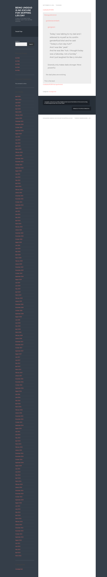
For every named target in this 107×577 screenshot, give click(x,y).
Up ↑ (90, 118)
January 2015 (18, 450)
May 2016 (17, 400)
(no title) (17, 58)
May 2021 (17, 217)
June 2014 (17, 471)
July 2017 (17, 357)
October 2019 (18, 273)
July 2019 (17, 282)
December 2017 (19, 341)
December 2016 (19, 378)
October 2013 (18, 496)
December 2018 (19, 304)
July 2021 (17, 211)
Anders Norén (83, 118)
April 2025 (18, 96)
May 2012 (17, 549)
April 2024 (18, 108)
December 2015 (19, 416)
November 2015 (19, 419)
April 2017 (18, 366)
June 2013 (17, 509)
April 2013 (18, 515)
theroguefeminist (50, 15)
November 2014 (19, 456)
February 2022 (19, 189)
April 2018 (18, 329)
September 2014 (19, 462)
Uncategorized (19, 569)
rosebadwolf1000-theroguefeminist (53, 84)
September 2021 (19, 205)
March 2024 (18, 112)
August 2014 (18, 465)
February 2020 (19, 261)
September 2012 (19, 537)
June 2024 (17, 102)
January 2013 (18, 524)
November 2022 (19, 161)
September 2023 (19, 130)
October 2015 (18, 422)
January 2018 (18, 338)
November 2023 (19, 124)
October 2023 (18, 127)
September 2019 (19, 276)
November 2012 (19, 530)
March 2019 (18, 295)
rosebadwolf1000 (48, 10)
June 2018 (17, 323)
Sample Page (18, 31)
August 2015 (18, 428)
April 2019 (18, 292)
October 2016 (18, 385)
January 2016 (18, 413)
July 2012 (17, 543)
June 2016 (17, 397)
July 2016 (17, 394)
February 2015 (19, 447)
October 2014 (18, 459)
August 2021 (18, 208)
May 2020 (17, 251)
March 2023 (18, 149)
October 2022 (18, 164)
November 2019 (19, 270)
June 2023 (17, 140)
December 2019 (19, 267)
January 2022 (18, 192)
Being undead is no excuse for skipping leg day (23, 11)
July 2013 (17, 506)
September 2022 (19, 167)
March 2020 (18, 257)
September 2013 (19, 499)
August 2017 (18, 354)
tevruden (59, 5)
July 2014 (17, 468)
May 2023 (17, 143)
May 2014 (17, 475)
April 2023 (18, 146)
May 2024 (17, 105)
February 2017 (19, 372)
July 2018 (17, 319)
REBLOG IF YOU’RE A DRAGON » (81, 108)
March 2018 (18, 332)
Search (17, 41)
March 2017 (18, 369)
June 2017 (17, 360)
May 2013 (17, 512)
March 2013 (18, 518)
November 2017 (19, 344)
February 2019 (19, 298)
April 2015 (18, 440)
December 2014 (19, 453)
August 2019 (18, 279)
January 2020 (18, 264)
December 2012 (19, 527)
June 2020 (17, 248)
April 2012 (18, 552)
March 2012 (18, 555)
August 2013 (18, 502)
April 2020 (18, 254)
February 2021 (19, 226)
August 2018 (18, 316)
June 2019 (17, 285)
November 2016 (19, 382)
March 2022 (18, 186)
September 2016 (19, 388)
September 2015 (19, 425)
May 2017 (17, 363)
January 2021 (18, 229)
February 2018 (19, 335)
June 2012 (17, 546)
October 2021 (18, 202)
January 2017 (18, 375)
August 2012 (18, 540)
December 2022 (19, 158)
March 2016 (18, 406)
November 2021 (19, 198)
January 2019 (18, 301)
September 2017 (19, 351)
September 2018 (19, 313)
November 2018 (19, 307)
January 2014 (18, 487)
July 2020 (17, 245)
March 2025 (18, 99)
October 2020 (18, 239)
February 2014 (19, 484)
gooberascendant (52, 21)
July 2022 (17, 174)
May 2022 (17, 180)
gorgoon (51, 27)
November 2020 (19, 236)
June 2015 (17, 434)
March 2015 (18, 444)
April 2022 (18, 183)
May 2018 (17, 326)
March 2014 (18, 481)
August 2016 (18, 391)
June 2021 (17, 214)
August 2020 (18, 242)
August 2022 (18, 171)
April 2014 (18, 478)
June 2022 (17, 177)
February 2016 (19, 409)
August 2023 (18, 133)
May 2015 (17, 437)
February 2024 (19, 115)
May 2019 (17, 288)
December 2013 (19, 490)
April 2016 (18, 403)
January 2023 (18, 155)
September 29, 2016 (48, 5)
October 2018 (18, 310)
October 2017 (18, 347)
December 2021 (19, 195)
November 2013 (19, 493)
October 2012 (18, 534)
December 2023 (19, 121)
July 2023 (17, 136)
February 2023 (19, 152)
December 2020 (19, 233)
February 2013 (19, 521)
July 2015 (17, 431)
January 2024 (18, 118)
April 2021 (18, 220)
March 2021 (18, 223)
